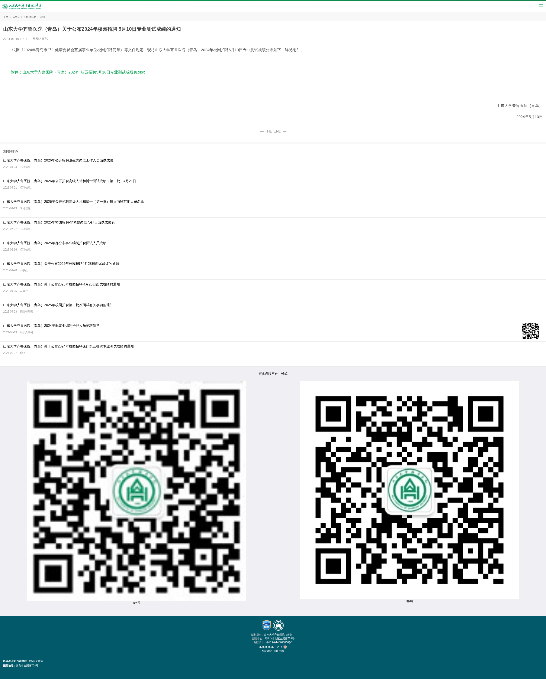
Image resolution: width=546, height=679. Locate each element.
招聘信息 (31, 17)
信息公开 (17, 17)
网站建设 (266, 650)
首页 (5, 17)
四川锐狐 (279, 650)
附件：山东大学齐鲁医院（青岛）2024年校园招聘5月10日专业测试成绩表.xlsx (78, 72)
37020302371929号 (271, 647)
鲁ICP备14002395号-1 (279, 642)
